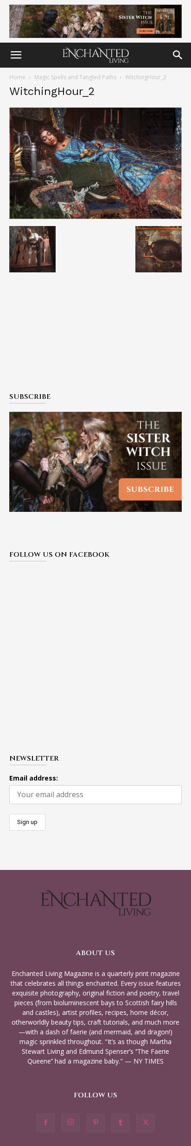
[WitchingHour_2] (95, 216)
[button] (16, 55)
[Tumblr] (120, 1123)
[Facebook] (45, 1123)
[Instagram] (70, 1122)
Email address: (33, 778)
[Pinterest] (95, 1123)
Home (17, 77)
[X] (145, 1123)
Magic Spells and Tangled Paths (75, 77)
